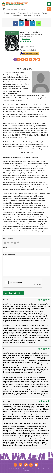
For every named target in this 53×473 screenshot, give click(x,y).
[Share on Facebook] (15, 23)
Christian (37, 13)
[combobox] (26, 9)
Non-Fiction (19, 15)
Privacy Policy (36, 469)
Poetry (38, 15)
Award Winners (11, 13)
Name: (5, 247)
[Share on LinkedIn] (32, 23)
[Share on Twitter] (21, 23)
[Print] (38, 23)
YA (30, 13)
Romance (29, 15)
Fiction (45, 13)
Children (23, 13)
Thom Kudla (26, 39)
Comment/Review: (9, 254)
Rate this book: (8, 238)
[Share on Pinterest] (27, 23)
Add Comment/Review (13, 293)
